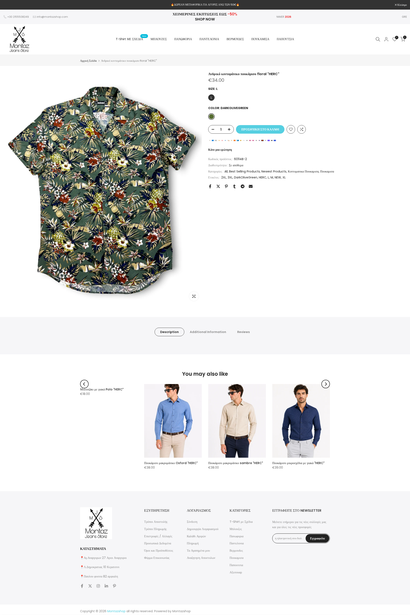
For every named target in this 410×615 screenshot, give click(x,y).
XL (284, 177)
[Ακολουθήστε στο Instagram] (98, 586)
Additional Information (208, 332)
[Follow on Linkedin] (106, 586)
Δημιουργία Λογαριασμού (202, 529)
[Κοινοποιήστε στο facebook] (210, 186)
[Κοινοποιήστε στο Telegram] (243, 186)
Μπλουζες (236, 529)
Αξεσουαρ (236, 572)
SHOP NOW (205, 19)
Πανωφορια (236, 536)
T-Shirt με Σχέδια (241, 522)
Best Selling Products (244, 171)
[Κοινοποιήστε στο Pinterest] (226, 186)
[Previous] (84, 384)
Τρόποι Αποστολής (156, 522)
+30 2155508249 (18, 17)
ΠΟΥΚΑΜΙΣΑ (260, 39)
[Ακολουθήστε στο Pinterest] (114, 586)
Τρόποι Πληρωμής (155, 529)
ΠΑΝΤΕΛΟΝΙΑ (209, 39)
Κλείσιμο (10, 5)
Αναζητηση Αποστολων (201, 558)
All (226, 171)
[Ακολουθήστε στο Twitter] (90, 586)
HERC (262, 177)
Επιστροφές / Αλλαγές (158, 536)
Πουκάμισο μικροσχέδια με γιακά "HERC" (298, 463)
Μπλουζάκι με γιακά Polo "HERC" (101, 389)
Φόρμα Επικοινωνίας (157, 558)
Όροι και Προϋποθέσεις (158, 550)
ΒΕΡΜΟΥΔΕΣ (235, 39)
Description (169, 332)
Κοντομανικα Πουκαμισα (303, 171)
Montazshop (181, 611)
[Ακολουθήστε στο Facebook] (82, 586)
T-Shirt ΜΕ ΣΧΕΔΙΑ (131, 39)
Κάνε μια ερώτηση (220, 150)
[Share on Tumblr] (234, 186)
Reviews (243, 332)
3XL (230, 177)
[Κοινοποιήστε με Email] (251, 186)
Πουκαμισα (327, 171)
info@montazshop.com (52, 17)
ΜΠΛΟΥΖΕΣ (159, 39)
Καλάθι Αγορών (196, 536)
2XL (223, 177)
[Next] (325, 384)
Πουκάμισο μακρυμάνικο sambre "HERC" (235, 463)
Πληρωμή (193, 543)
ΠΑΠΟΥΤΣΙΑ (285, 39)
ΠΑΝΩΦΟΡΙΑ (183, 39)
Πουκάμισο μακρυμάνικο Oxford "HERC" (171, 463)
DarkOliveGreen (245, 177)
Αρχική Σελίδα (88, 60)
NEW (278, 177)
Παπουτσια (236, 565)
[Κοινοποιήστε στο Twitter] (218, 186)
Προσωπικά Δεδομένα (157, 543)
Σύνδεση (192, 522)
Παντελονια (237, 543)
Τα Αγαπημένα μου (198, 550)
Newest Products (273, 171)
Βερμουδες (236, 550)
